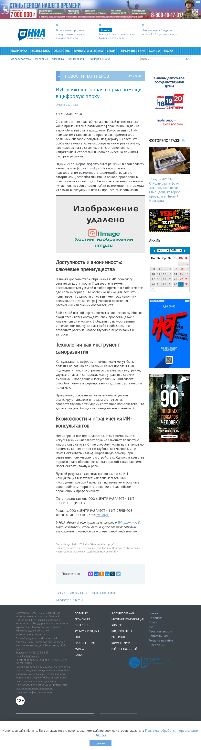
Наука (168, 51)
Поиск (152, 622)
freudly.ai (93, 168)
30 (186, 284)
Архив (154, 240)
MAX (137, 522)
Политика (19, 51)
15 (181, 274)
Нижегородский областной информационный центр (32, 632)
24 (153, 284)
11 (158, 274)
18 (158, 279)
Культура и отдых (88, 51)
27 (170, 284)
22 (181, 279)
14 (175, 274)
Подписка (155, 618)
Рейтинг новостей (124, 649)
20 (170, 279)
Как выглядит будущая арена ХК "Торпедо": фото (159, 32)
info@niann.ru (32, 656)
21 (175, 279)
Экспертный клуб (100, 59)
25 (158, 284)
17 (153, 279)
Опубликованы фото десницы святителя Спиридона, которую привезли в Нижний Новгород (164, 192)
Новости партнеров (103, 593)
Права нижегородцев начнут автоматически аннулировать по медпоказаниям (71, 36)
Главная (60, 593)
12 (164, 274)
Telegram (124, 522)
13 (170, 274)
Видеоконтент (121, 631)
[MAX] (90, 574)
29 (181, 284)
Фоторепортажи (21, 59)
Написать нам (158, 636)
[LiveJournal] (112, 574)
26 (164, 284)
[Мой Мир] (107, 574)
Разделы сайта (78, 593)
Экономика (40, 51)
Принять (100, 743)
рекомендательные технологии (34, 688)
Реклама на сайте (160, 640)
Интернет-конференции (127, 619)
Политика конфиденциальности (34, 692)
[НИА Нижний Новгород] (31, 40)
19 (164, 279)
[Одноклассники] (101, 574)
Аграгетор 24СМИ (69, 600)
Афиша (154, 51)
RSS (150, 627)
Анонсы (116, 625)
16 (186, 274)
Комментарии (77, 59)
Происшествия (133, 51)
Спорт (112, 51)
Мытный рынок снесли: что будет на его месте (117, 36)
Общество (62, 51)
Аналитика (58, 59)
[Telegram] (118, 574)
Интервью (41, 59)
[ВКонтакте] (96, 574)
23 (186, 279)
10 (153, 274)
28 (175, 284)
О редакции (156, 645)
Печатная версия (160, 631)
